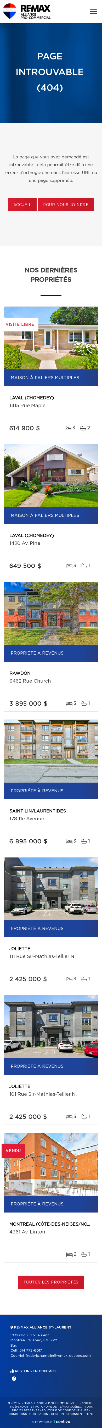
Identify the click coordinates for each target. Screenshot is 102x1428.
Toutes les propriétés (51, 1282)
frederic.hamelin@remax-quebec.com (58, 1356)
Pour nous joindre (66, 205)
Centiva (62, 1421)
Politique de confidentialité (65, 1410)
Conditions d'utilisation (28, 1414)
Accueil (22, 205)
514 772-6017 (30, 1350)
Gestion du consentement (72, 1414)
